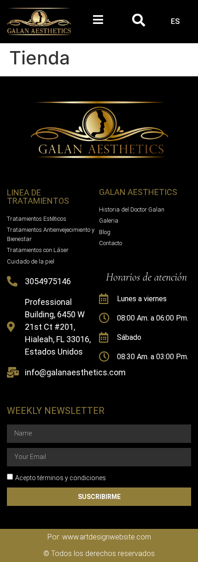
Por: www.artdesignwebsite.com (99, 537)
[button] (98, 19)
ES (175, 21)
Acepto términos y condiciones (60, 478)
